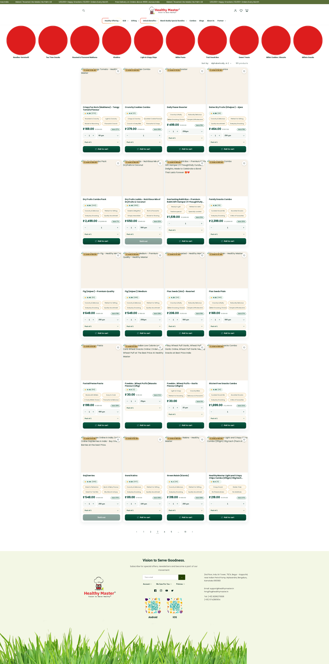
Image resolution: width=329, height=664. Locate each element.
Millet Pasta (180, 57)
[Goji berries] (101, 454)
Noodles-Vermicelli (21, 57)
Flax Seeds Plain (217, 291)
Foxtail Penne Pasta (93, 383)
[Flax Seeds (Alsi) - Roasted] (185, 270)
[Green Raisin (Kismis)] (185, 454)
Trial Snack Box (212, 57)
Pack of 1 (88, 142)
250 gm (228, 135)
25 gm (185, 408)
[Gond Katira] (143, 454)
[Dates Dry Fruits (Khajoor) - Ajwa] (227, 86)
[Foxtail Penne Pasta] (101, 362)
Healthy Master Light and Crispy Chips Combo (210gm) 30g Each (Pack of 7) (225, 476)
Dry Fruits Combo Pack (94, 199)
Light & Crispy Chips (148, 57)
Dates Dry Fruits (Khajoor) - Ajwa (226, 107)
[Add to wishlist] (118, 71)
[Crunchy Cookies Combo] (143, 86)
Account (146, 584)
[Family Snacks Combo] (227, 178)
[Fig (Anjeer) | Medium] (143, 270)
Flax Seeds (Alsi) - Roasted (181, 291)
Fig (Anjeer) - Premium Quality (98, 291)
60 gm (101, 135)
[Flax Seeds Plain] (227, 270)
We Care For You (163, 584)
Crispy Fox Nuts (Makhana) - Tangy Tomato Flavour (101, 108)
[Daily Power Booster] (185, 86)
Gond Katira (131, 475)
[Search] (84, 10)
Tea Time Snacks (53, 57)
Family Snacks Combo (220, 199)
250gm (185, 131)
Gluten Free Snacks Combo (223, 383)
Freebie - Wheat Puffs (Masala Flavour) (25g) (141, 384)
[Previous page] (137, 532)
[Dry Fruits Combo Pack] (101, 178)
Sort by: (205, 63)
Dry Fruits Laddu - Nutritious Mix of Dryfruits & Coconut (142, 200)
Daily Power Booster (177, 107)
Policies (179, 584)
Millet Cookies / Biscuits (276, 57)
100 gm (144, 504)
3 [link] (157, 531)
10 (185, 532)
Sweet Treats (244, 57)
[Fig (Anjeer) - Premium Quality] (101, 270)
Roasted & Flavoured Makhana (84, 57)
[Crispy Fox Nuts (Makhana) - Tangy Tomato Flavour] (101, 86)
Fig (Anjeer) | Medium (136, 291)
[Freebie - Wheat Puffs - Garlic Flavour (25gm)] (185, 362)
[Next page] (192, 532)
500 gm (144, 228)
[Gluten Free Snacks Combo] (227, 362)
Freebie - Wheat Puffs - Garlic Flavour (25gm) (182, 384)
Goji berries (89, 475)
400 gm (102, 412)
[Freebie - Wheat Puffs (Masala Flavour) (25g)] (143, 362)
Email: (207, 588)
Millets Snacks (308, 57)
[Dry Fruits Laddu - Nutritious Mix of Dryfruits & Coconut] (143, 178)
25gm (143, 401)
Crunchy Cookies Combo (137, 107)
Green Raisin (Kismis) (178, 475)
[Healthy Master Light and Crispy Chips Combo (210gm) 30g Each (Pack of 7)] (227, 454)
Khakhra (116, 57)
